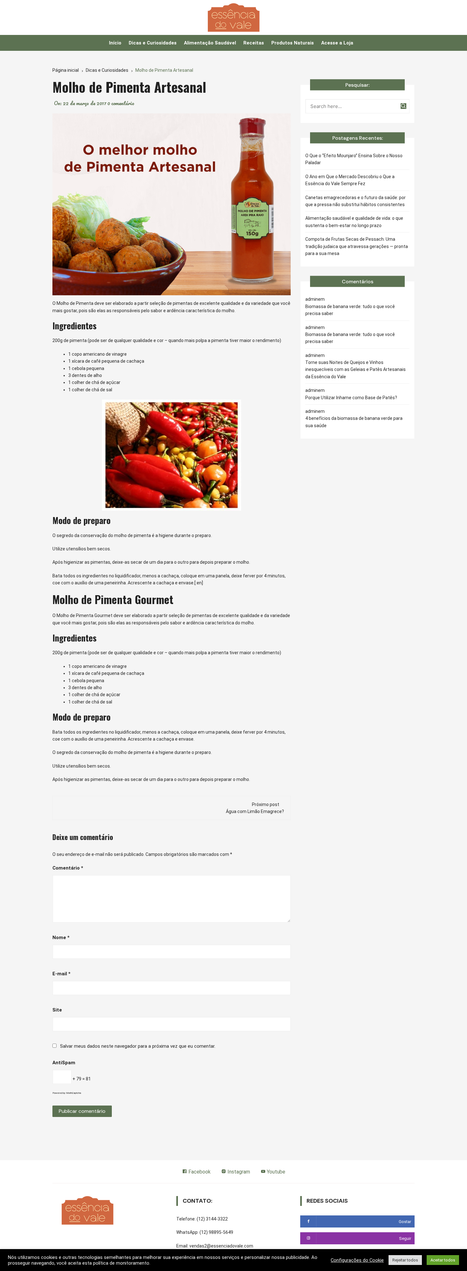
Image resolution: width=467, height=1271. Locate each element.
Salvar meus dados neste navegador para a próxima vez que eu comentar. (137, 1046)
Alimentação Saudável (210, 43)
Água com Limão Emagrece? (255, 811)
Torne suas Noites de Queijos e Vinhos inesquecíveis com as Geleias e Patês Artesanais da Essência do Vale (355, 369)
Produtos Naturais (292, 43)
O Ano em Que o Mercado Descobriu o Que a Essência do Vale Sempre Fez (350, 180)
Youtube (275, 1172)
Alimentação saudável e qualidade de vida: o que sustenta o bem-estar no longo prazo (354, 222)
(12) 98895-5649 (216, 1232)
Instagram (238, 1172)
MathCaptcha (73, 1093)
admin (311, 299)
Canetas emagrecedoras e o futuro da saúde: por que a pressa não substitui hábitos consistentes (355, 201)
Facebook (199, 1172)
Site (57, 1010)
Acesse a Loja (337, 43)
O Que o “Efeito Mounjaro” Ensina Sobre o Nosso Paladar (354, 159)
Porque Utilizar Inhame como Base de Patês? (351, 397)
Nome (61, 937)
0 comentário (120, 103)
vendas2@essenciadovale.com (221, 1245)
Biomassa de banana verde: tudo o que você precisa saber (350, 310)
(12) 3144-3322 (212, 1218)
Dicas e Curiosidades (153, 43)
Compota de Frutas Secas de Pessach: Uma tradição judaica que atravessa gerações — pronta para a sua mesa (356, 246)
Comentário (67, 868)
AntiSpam (63, 1063)
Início (115, 43)
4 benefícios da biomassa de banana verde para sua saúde (354, 422)
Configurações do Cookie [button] (357, 1260)
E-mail (61, 974)
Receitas (253, 43)
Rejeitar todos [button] (405, 1260)
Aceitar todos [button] (442, 1260)
